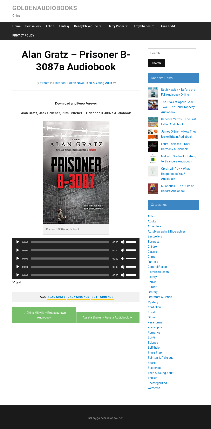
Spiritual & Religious (160, 357)
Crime (152, 256)
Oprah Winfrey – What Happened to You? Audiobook (175, 173)
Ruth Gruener (102, 297)
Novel (80, 83)
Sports (152, 362)
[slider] (131, 241)
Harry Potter (116, 26)
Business (153, 241)
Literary (153, 292)
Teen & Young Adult (98, 83)
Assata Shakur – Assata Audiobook (106, 317)
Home (16, 26)
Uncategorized (157, 383)
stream (44, 83)
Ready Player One (86, 26)
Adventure (155, 226)
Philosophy (155, 327)
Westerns (154, 388)
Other (151, 317)
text (18, 282)
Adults (152, 221)
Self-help (154, 347)
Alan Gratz (57, 297)
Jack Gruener (78, 297)
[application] (75, 242)
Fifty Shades (142, 26)
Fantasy (64, 26)
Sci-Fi (151, 337)
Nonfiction (154, 307)
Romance (154, 332)
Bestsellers (33, 26)
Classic (152, 251)
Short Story (155, 352)
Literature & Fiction (160, 297)
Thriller (152, 378)
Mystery (153, 302)
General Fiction (157, 266)
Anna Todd (168, 26)
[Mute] (123, 242)
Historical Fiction (64, 83)
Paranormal (155, 322)
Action (50, 26)
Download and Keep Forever (76, 103)
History (152, 277)
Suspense (154, 367)
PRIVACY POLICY (23, 35)
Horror (152, 282)
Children (153, 246)
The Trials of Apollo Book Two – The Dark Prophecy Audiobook (178, 107)
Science (153, 342)
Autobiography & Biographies (167, 231)
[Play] (18, 242)
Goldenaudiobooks (44, 8)
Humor (152, 287)
